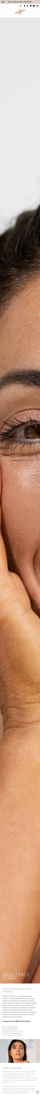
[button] (37, 6)
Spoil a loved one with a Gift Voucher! (20, 1)
